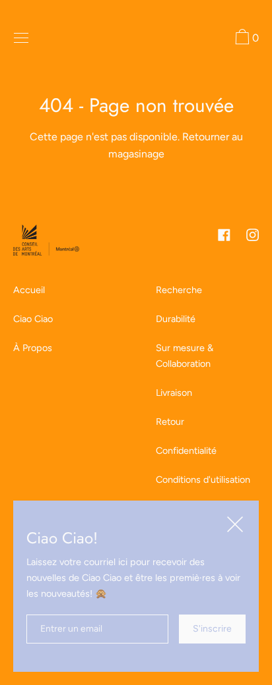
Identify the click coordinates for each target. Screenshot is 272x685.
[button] (245, 39)
